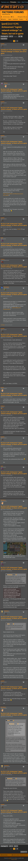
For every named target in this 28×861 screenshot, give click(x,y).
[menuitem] (6, 17)
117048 (19, 229)
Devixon (5, 83)
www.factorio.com (6, 14)
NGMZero (3, 406)
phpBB (10, 858)
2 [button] (15, 41)
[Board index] (13, 7)
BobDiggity (3, 324)
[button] (17, 41)
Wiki (19, 2)
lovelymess (6, 610)
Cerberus (3, 259)
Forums (13, 2)
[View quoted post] (16, 575)
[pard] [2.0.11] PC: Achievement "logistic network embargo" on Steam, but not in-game (12, 28)
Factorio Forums (13, 12)
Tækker (2, 387)
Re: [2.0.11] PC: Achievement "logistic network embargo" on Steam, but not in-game (14, 90)
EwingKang (3, 500)
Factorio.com (5, 2)
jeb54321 (2, 43)
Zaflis (2, 237)
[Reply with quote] (24, 45)
